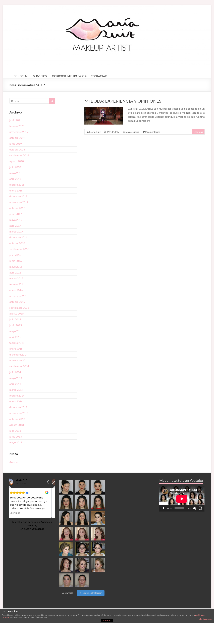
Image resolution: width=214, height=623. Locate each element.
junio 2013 (15, 436)
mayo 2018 (15, 172)
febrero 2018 (16, 184)
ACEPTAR (107, 621)
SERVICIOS (40, 75)
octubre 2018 (17, 149)
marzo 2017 (16, 231)
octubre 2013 (17, 418)
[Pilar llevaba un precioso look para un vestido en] (97, 487)
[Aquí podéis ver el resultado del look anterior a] (82, 487)
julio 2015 (15, 319)
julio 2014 (15, 372)
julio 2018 (15, 167)
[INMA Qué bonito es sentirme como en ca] (97, 549)
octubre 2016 (17, 243)
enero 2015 (16, 348)
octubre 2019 (17, 137)
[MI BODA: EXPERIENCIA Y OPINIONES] (103, 108)
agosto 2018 (16, 161)
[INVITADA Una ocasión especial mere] (66, 565)
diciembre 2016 (18, 237)
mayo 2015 (15, 331)
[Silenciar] (194, 508)
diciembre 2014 (18, 354)
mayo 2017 (15, 219)
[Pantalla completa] (200, 508)
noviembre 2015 (18, 295)
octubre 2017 (17, 208)
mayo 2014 (15, 377)
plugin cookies (205, 619)
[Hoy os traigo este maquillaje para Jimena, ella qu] (82, 518)
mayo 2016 (15, 266)
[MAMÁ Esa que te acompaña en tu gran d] (66, 549)
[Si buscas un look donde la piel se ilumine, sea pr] (66, 518)
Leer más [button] (18, 512)
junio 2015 (15, 325)
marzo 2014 (16, 389)
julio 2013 (15, 430)
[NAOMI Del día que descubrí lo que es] (97, 533)
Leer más (198, 131)
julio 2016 (15, 254)
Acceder (14, 461)
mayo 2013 (15, 442)
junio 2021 (15, 120)
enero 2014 (16, 401)
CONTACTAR (99, 75)
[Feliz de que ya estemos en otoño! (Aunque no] (97, 518)
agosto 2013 (16, 424)
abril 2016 (15, 272)
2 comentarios (152, 131)
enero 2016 (16, 290)
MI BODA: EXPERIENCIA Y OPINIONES (122, 101)
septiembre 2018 (19, 155)
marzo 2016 (16, 278)
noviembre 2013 (18, 413)
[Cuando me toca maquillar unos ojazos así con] (66, 502)
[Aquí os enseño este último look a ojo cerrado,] (82, 502)
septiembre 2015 (19, 307)
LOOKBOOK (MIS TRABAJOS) (69, 75)
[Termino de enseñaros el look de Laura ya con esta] (66, 580)
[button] (52, 483)
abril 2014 (15, 383)
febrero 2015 (16, 342)
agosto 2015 (16, 313)
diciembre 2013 (18, 407)
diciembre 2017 (18, 196)
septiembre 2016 (19, 249)
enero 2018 (16, 190)
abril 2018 (15, 178)
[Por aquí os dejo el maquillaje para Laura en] (82, 580)
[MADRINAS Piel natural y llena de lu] (97, 565)
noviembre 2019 (18, 131)
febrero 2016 (16, 284)
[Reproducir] (163, 508)
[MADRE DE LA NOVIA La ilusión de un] (82, 565)
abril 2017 (15, 225)
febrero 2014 (16, 395)
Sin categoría (132, 131)
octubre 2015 (17, 301)
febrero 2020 (16, 126)
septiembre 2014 (19, 366)
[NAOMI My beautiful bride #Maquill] (82, 533)
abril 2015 (15, 336)
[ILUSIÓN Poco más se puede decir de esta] (82, 549)
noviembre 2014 (18, 360)
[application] (181, 499)
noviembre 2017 (18, 202)
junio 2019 (15, 143)
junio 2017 (15, 213)
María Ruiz (94, 131)
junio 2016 (15, 260)
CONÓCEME (21, 75)
